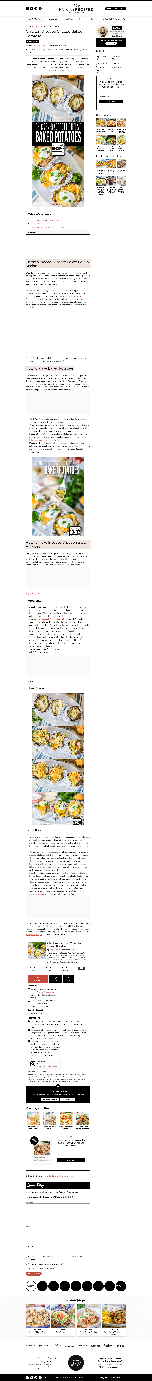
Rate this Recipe (38, 980)
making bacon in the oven (39, 894)
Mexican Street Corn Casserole (101, 148)
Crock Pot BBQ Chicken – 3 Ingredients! (114, 1333)
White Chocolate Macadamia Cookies (121, 190)
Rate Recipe (69, 1099)
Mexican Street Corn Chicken (121, 148)
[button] (63, 950)
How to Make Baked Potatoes (41, 224)
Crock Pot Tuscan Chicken (111, 148)
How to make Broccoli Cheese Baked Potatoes (47, 227)
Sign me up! (41, 1368)
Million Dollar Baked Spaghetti (121, 131)
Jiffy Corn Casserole (111, 171)
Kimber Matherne (40, 46)
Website (29, 1246)
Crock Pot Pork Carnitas (121, 171)
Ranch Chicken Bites (37, 1332)
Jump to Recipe (32, 42)
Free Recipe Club (114, 8)
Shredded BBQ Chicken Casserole (82, 1127)
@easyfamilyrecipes (34, 935)
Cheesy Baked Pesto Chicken (66, 1127)
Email (28, 1236)
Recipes (34, 26)
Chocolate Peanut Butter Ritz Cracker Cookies (111, 190)
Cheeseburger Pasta (111, 130)
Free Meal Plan (111, 43)
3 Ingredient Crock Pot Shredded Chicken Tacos (101, 191)
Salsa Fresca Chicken (88, 1332)
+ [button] (84, 968)
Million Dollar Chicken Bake (101, 130)
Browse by (31, 1286)
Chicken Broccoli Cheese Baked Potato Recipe (47, 220)
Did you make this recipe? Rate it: (45, 1197)
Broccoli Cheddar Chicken (47, 992)
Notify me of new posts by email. (41, 1268)
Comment (30, 1202)
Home (28, 26)
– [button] (79, 968)
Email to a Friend (51, 1099)
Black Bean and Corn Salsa (101, 171)
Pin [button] (69, 980)
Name (29, 1226)
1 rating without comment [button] (61, 1176)
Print (55, 980)
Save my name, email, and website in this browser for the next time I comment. (55, 1257)
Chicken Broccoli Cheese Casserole (50, 619)
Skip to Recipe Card (34, 594)
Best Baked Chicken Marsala (50, 1127)
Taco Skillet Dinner (63, 1332)
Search (124, 19)
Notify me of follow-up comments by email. (45, 1264)
